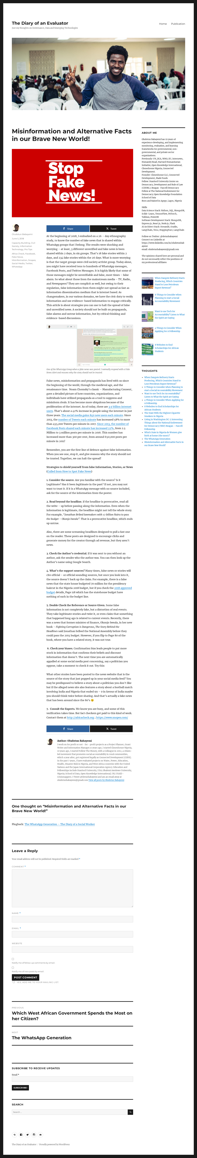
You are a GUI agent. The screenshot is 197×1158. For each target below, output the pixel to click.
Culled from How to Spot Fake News (69, 471)
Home (163, 23)
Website (17, 943)
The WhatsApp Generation (157, 439)
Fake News (17, 257)
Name (16, 913)
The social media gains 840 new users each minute (92, 415)
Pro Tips (28, 249)
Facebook (30, 253)
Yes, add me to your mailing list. (38, 982)
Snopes (32, 260)
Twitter (29, 263)
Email (16, 928)
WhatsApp (17, 266)
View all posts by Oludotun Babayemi (106, 780)
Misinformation (19, 260)
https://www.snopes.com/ (112, 717)
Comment (19, 866)
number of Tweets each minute (77, 419)
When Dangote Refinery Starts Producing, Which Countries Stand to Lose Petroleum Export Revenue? (162, 380)
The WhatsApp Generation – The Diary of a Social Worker (60, 824)
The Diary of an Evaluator (40, 23)
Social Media (18, 263)
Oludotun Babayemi (22, 234)
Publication (178, 23)
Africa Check (18, 253)
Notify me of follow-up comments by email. (33, 963)
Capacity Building (21, 243)
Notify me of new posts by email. (28, 971)
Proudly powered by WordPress (54, 1144)
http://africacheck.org (80, 717)
